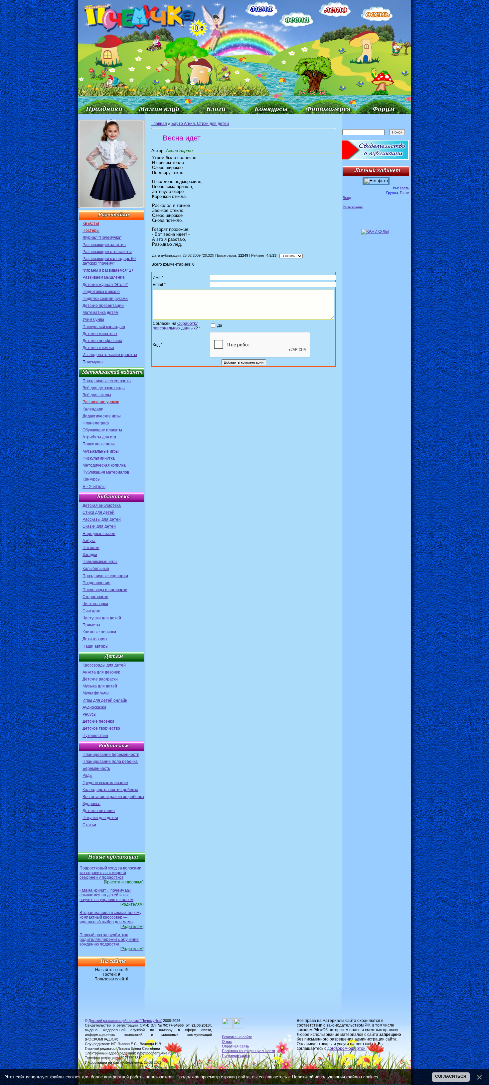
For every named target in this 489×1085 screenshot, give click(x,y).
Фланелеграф (95, 423)
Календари (92, 409)
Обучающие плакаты (102, 430)
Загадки (89, 554)
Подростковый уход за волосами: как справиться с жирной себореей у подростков (111, 873)
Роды (87, 775)
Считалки (91, 611)
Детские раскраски (100, 679)
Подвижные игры (98, 444)
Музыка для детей (99, 686)
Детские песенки (98, 721)
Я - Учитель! (93, 486)
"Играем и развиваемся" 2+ (108, 270)
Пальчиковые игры (99, 561)
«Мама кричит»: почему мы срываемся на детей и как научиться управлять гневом (106, 895)
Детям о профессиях (102, 340)
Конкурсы (91, 479)
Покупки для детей (100, 817)
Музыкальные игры (100, 451)
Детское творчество (101, 728)
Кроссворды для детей (104, 665)
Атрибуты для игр (99, 437)
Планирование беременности (110, 754)
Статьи (89, 825)
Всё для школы (96, 395)
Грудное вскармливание (105, 782)
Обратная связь (235, 1046)
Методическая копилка (104, 465)
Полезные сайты (236, 1055)
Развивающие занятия (104, 244)
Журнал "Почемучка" (101, 237)
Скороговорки (95, 596)
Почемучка (92, 362)
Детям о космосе (98, 347)
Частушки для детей (101, 618)
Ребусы (89, 714)
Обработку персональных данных (175, 325)
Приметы (91, 625)
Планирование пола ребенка (110, 761)
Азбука (88, 540)
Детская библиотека (101, 505)
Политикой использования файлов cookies (335, 1076)
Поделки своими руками (105, 298)
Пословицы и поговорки (104, 590)
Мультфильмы (95, 693)
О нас (227, 1041)
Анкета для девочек (101, 672)
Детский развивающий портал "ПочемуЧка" (125, 1021)
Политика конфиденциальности (248, 1051)
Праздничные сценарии (105, 576)
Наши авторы (95, 646)
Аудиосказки (94, 707)
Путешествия (95, 735)
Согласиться (450, 1076)
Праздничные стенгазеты (106, 381)
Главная (159, 123)
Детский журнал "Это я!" (105, 284)
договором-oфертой (346, 1048)
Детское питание (98, 810)
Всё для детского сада (103, 388)
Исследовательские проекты (109, 354)
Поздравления (96, 583)
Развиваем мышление (103, 277)
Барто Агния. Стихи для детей (200, 123)
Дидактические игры (101, 416)
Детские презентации (103, 305)
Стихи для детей (98, 512)
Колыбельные (95, 568)
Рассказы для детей (101, 519)
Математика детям (100, 312)
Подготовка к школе (101, 291)
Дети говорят (94, 639)
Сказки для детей (99, 526)
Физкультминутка (98, 458)
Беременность (96, 768)
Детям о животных (99, 333)
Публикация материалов (105, 472)
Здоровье (91, 803)
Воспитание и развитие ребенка (113, 796)
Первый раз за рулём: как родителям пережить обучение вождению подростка (109, 940)
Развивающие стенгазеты (107, 251)
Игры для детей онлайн (104, 700)
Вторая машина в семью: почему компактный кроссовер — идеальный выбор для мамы (110, 917)
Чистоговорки (95, 603)
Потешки (90, 547)
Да (219, 325)
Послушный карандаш (103, 326)
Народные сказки (98, 533)
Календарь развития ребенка (110, 789)
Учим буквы (93, 319)
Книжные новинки (99, 632)
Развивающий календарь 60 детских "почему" (109, 261)
